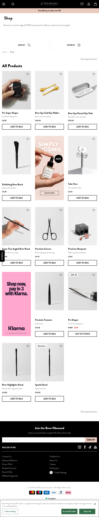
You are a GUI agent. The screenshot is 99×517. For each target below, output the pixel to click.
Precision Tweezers (43, 320)
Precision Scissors (43, 249)
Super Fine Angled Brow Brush (16, 249)
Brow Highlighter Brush (12, 384)
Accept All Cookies (69, 511)
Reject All (87, 511)
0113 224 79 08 (8, 447)
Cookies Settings (10, 511)
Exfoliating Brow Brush (12, 184)
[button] (28, 74)
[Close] (95, 504)
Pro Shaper (73, 320)
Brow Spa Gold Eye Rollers (47, 113)
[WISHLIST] (82, 4)
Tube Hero (73, 184)
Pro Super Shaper (10, 113)
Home (4, 52)
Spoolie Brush (41, 384)
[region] (49, 508)
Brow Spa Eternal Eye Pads (80, 113)
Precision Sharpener (77, 249)
